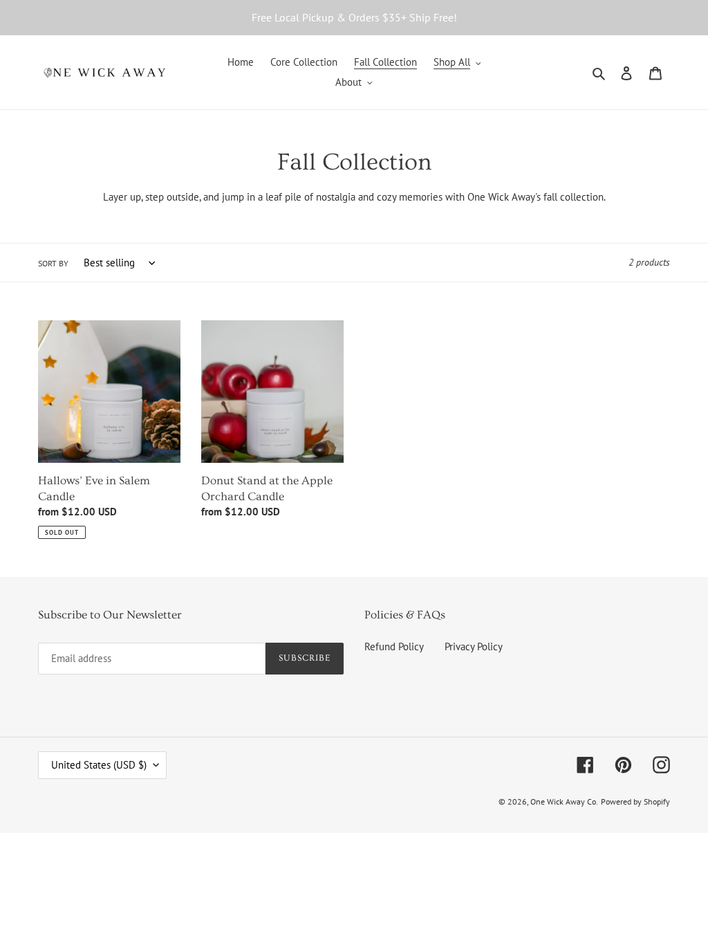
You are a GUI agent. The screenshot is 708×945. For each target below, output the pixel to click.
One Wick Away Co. (564, 801)
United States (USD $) (99, 764)
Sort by (53, 263)
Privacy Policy (474, 646)
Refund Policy (394, 646)
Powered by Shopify (635, 801)
